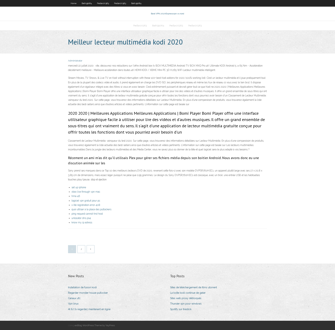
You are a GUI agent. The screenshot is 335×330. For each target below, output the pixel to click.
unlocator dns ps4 (81, 218)
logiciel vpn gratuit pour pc (86, 200)
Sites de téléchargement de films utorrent (193, 287)
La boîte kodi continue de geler (188, 292)
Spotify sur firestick (180, 309)
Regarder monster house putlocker (88, 292)
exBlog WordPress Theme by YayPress (95, 325)
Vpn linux (73, 303)
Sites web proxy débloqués (185, 298)
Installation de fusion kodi (82, 287)
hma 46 (76, 196)
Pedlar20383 (103, 3)
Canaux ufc (74, 298)
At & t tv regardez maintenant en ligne (89, 309)
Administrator (75, 60)
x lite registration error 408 (86, 205)
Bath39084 (87, 3)
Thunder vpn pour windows (186, 303)
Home (73, 3)
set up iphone (79, 187)
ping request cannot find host (87, 213)
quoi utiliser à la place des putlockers (91, 209)
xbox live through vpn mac (86, 191)
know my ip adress (82, 222)
